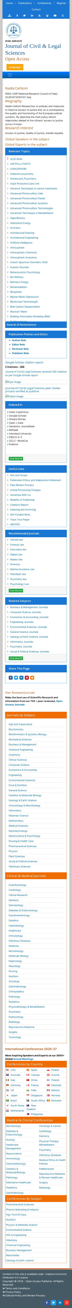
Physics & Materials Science (21, 1224)
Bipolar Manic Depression (24, 296)
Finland (55, 1080)
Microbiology (16, 951)
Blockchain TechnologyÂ (24, 301)
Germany (15, 1085)
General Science (18, 790)
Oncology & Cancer (50, 1125)
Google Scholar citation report (24, 362)
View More (15, 458)
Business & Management (22, 744)
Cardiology (15, 889)
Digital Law (16, 554)
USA (13, 1069)
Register (61, 3)
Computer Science (19, 764)
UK (12, 1090)
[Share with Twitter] (16, 678)
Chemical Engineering (21, 749)
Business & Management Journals (29, 607)
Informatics (15, 810)
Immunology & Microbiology (24, 805)
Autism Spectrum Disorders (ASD (29, 262)
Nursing (13, 971)
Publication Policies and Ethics (28, 334)
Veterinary (11, 1240)
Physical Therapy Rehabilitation (49, 1143)
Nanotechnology (18, 830)
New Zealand (31, 1107)
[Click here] (9, 15)
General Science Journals (24, 631)
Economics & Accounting (23, 769)
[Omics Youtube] (55, 15)
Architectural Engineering (24, 237)
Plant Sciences (17, 856)
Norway (55, 1095)
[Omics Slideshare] (47, 15)
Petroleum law (18, 574)
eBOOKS (15, 524)
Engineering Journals (21, 622)
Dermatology (16, 905)
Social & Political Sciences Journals (29, 651)
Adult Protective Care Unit (24, 183)
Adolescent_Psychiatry (23, 178)
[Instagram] (66, 1302)
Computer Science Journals (25, 612)
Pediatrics (14, 1001)
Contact (36, 9)
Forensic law (17, 544)
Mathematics (16, 820)
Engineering (15, 775)
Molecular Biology (19, 955)
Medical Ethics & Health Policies (52, 1162)
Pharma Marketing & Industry (22, 1209)
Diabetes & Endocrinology (23, 910)
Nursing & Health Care (21, 841)
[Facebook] (46, 1302)
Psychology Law (19, 584)
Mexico (55, 1090)
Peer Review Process (22, 485)
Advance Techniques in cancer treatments (33, 188)
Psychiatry (15, 1011)
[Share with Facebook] (11, 678)
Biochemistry (16, 729)
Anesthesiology (17, 884)
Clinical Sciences (18, 759)
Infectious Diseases (20, 940)
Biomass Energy (19, 282)
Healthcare (15, 930)
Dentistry (14, 900)
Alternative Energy (20, 223)
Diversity (15, 564)
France (34, 1085)
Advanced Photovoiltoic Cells (26, 193)
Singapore (36, 1095)
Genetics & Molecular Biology (25, 795)
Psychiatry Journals (21, 646)
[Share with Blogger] (32, 678)
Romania (56, 1100)
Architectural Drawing (22, 232)
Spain (33, 1069)
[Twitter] (53, 1302)
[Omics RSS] (39, 15)
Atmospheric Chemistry (23, 252)
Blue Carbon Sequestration (25, 306)
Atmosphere (17, 247)
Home (9, 3)
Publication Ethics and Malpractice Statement (35, 480)
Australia (15, 1074)
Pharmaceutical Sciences (23, 846)
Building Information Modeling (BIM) (30, 316)
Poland (55, 1069)
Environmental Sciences (22, 780)
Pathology (14, 996)
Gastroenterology (16, 1163)
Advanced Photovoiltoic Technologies (31, 208)
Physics (13, 851)
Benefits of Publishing (22, 499)
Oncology (14, 981)
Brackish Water (18, 311)
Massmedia (12, 1255)
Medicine (14, 945)
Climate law (16, 539)
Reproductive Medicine (21, 1027)
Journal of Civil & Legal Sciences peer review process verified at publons (32, 389)
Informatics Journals (21, 641)
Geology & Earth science (20, 1260)
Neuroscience (13, 1153)
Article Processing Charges (25, 490)
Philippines (36, 1114)
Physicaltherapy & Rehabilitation (27, 1006)
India (33, 1090)
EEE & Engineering (16, 1235)
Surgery (13, 1032)
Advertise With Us (20, 495)
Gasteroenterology (19, 915)
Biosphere (16, 291)
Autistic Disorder (19, 267)
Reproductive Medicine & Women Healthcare (52, 1175)
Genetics (14, 920)
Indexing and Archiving (23, 509)
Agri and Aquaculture (20, 724)
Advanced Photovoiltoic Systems (29, 203)
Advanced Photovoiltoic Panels (27, 198)
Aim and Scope (18, 475)
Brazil (13, 1100)
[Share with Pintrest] (27, 678)
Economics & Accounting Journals (29, 617)
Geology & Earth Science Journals (29, 636)
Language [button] (14, 67)
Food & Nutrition (18, 785)
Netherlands (17, 1110)
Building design (18, 321)
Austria (55, 1074)
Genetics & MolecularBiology (15, 1170)
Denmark (56, 1085)
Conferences (44, 3)
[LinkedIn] (60, 1302)
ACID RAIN (16, 159)
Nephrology (15, 961)
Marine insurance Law (22, 569)
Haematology (16, 925)
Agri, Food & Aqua (16, 1214)
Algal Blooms (17, 218)
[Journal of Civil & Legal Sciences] (13, 30)
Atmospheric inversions (23, 257)
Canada (35, 1074)
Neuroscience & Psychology (24, 835)
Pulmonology (16, 1016)
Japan (13, 1095)
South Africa (37, 1100)
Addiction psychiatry (21, 173)
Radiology (14, 1021)
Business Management (18, 1250)
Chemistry (14, 754)
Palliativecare (46, 1168)
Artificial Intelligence (21, 242)
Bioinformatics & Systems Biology (28, 734)
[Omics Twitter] (24, 15)
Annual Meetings (23, 1059)
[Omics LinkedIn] (32, 15)
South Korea (17, 1105)
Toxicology (15, 1037)
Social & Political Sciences (23, 861)
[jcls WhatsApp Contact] (63, 15)
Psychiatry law (18, 579)
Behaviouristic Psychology (25, 272)
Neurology (14, 966)
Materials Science (18, 815)
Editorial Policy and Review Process (25, 1295)
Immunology (16, 935)
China (33, 1080)
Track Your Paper (19, 519)
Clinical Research (18, 895)
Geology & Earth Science (23, 800)
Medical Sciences (18, 825)
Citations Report (19, 504)
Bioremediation (18, 287)
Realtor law (16, 559)
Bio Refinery (16, 277)
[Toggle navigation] (10, 75)
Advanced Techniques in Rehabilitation (31, 213)
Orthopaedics (16, 991)
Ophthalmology (17, 986)
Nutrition (13, 976)
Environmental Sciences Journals (28, 626)
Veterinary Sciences (20, 866)
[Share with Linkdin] (21, 678)
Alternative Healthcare (18, 1182)
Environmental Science (18, 1229)
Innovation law (18, 549)
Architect (15, 227)
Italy (12, 1080)
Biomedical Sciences (20, 739)
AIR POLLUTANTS (20, 163)
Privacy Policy (13, 1292)
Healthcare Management (13, 1146)
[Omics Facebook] (17, 15)
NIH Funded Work (20, 514)
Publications (25, 3)
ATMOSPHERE (18, 168)
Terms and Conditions (17, 1288)
